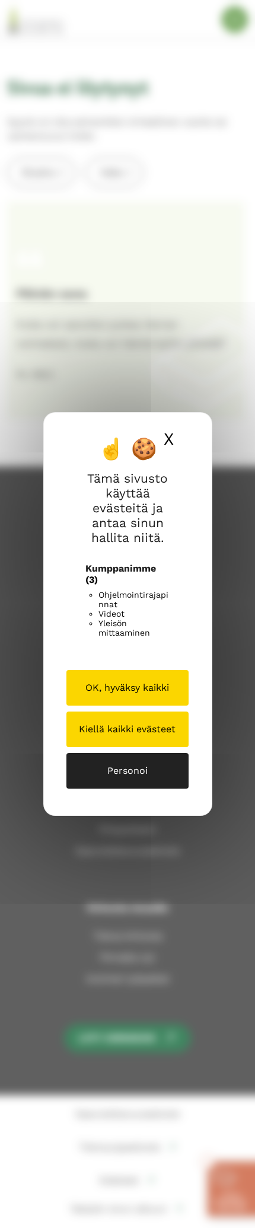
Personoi (127, 770)
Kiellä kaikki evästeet (127, 729)
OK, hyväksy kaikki (127, 687)
